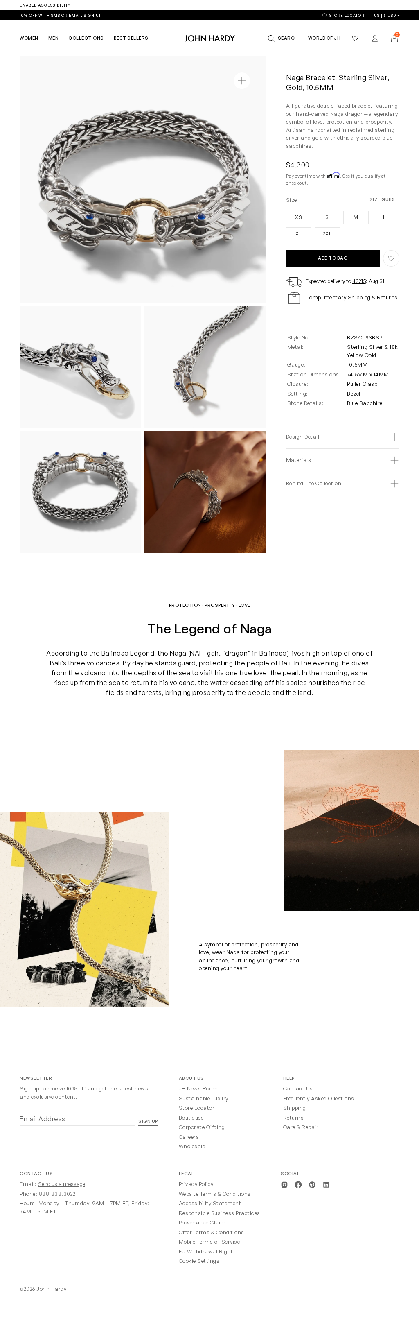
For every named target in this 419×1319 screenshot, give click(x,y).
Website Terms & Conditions (215, 1193)
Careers (189, 1136)
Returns (293, 1117)
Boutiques (191, 1117)
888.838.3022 (57, 1193)
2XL (323, 232)
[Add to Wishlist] (391, 258)
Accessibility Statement (210, 1203)
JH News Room (198, 1088)
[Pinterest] (312, 1184)
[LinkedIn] (326, 1184)
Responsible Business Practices (219, 1213)
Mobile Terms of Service (209, 1241)
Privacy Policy (196, 1184)
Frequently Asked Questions (318, 1098)
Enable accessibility (45, 5)
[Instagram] (284, 1184)
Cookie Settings (199, 1261)
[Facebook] (298, 1184)
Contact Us (298, 1088)
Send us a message (61, 1184)
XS (294, 215)
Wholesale (192, 1146)
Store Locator (197, 1107)
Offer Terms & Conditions (211, 1232)
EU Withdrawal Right (206, 1251)
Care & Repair (301, 1127)
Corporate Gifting (202, 1127)
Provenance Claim (202, 1222)
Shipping (294, 1107)
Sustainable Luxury (203, 1098)
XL (294, 232)
